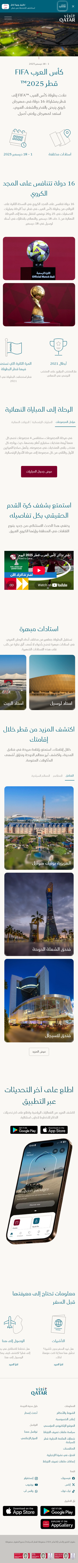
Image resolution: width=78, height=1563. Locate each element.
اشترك (39, 1552)
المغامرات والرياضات (28, 52)
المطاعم (36, 71)
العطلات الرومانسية (33, 61)
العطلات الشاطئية (57, 80)
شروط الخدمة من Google (21, 97)
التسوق (33, 80)
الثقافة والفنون (58, 52)
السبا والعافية (59, 71)
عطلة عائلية (60, 61)
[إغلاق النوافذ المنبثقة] (6, 6)
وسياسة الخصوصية (46, 97)
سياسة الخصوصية (24, 90)
